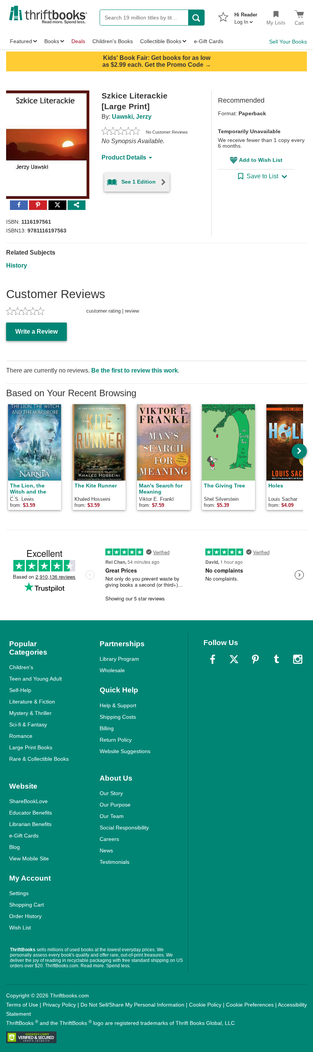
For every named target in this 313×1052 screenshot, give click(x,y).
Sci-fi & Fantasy (28, 724)
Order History (25, 916)
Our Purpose (115, 805)
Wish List (20, 928)
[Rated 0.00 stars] (121, 132)
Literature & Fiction (32, 702)
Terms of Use (22, 1005)
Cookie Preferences (250, 1005)
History (16, 265)
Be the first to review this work (134, 370)
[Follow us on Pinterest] (255, 659)
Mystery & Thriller (30, 713)
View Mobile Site (29, 858)
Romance (20, 736)
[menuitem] (245, 16)
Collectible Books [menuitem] (160, 41)
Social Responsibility (124, 827)
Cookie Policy (205, 1005)
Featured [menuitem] (21, 41)
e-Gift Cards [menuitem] (208, 41)
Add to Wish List (260, 160)
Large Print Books (30, 747)
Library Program (119, 659)
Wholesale (112, 670)
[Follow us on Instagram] (298, 659)
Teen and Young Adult (35, 679)
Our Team (112, 816)
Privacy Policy (59, 1005)
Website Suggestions (125, 751)
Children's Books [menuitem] (112, 41)
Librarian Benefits (30, 824)
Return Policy (116, 740)
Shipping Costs (118, 717)
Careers (109, 839)
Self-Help (20, 690)
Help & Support (118, 705)
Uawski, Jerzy (132, 116)
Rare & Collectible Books (39, 759)
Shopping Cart (26, 905)
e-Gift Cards (24, 836)
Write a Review (36, 331)
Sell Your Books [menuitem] (288, 42)
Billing (107, 728)
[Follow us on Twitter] (234, 659)
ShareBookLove (28, 801)
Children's (21, 667)
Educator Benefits (30, 813)
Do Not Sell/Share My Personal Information (132, 1005)
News (106, 850)
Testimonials (114, 862)
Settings (19, 893)
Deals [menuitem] (78, 41)
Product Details (124, 157)
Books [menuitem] (51, 41)
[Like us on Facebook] (212, 659)
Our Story (111, 793)
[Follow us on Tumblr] (276, 659)
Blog (14, 847)
